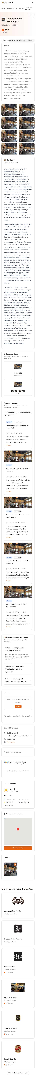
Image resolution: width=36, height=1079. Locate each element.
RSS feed (10, 416)
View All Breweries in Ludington (18, 1073)
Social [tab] (30, 40)
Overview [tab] (6, 40)
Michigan (14, 8)
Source (9, 445)
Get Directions (19, 848)
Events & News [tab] (14, 40)
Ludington (21, 8)
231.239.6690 (11, 739)
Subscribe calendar (25, 412)
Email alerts (11, 412)
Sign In (18, 706)
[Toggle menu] (33, 2)
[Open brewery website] (34, 18)
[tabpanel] (18, 337)
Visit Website (11, 742)
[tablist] (18, 40)
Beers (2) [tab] (22, 40)
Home (3, 8)
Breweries (9, 8)
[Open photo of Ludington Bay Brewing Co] (9, 110)
